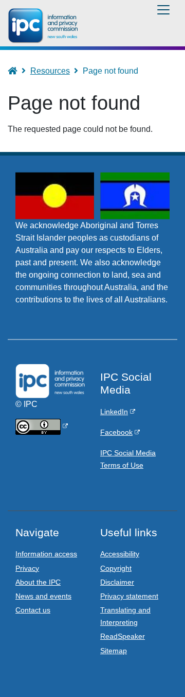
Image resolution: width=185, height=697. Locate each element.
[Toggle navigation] (163, 10)
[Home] (45, 25)
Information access (46, 554)
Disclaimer (117, 582)
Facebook (116, 432)
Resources (50, 70)
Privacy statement (129, 596)
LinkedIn (114, 411)
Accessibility (119, 554)
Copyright (116, 568)
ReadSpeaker (122, 636)
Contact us (32, 610)
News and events (43, 596)
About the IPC (38, 582)
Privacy (27, 568)
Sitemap (113, 651)
